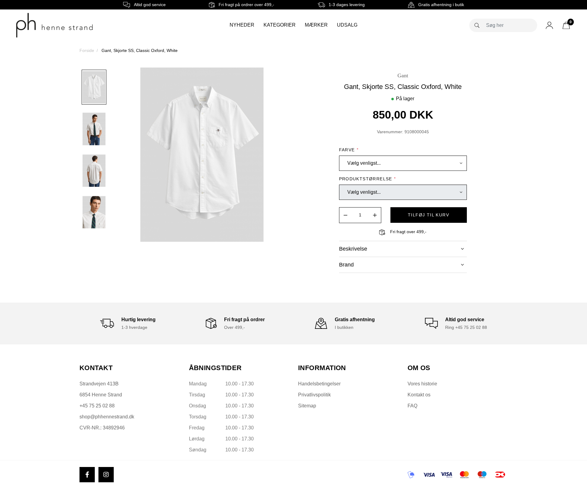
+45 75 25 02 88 (97, 405)
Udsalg (347, 25)
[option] (94, 87)
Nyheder (242, 25)
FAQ (412, 405)
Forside (86, 50)
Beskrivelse (353, 249)
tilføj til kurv (428, 214)
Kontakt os (419, 394)
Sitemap (307, 405)
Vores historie (422, 383)
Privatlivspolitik (314, 394)
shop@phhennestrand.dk (106, 416)
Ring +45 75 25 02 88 (466, 327)
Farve (349, 149)
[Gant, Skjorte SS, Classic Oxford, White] (94, 87)
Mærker (316, 25)
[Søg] (477, 25)
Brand (346, 265)
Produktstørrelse (367, 178)
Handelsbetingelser (319, 383)
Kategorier (280, 25)
